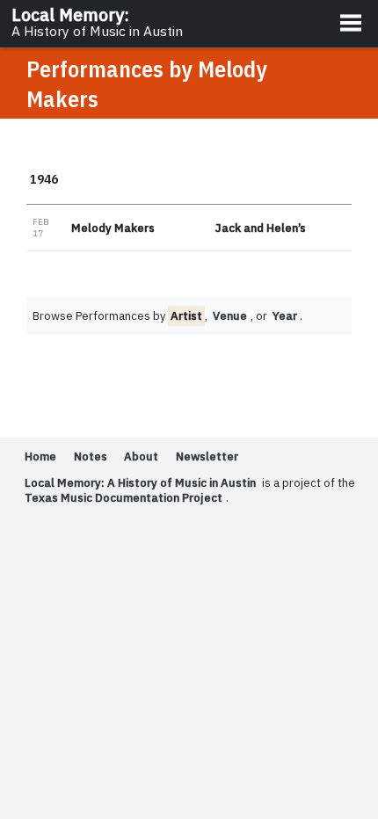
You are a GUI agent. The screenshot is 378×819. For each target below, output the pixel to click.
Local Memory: (97, 22)
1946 (44, 178)
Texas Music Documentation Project (123, 497)
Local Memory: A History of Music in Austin (140, 482)
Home (40, 456)
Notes (90, 456)
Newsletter (207, 456)
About (141, 456)
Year (285, 315)
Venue (230, 315)
